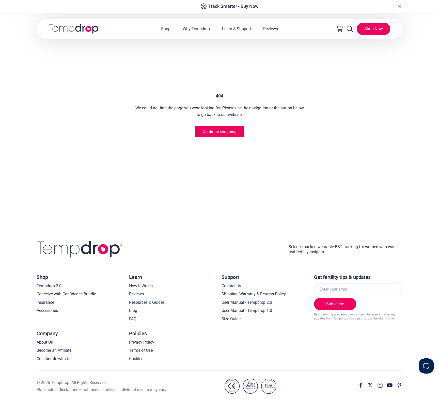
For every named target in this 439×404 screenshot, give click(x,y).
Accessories (47, 310)
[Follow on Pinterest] (399, 385)
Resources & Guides (147, 302)
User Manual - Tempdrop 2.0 (247, 302)
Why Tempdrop (196, 28)
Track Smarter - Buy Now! (234, 6)
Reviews (270, 28)
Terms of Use (141, 350)
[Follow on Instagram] (380, 385)
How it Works (141, 285)
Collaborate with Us (54, 358)
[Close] (399, 6)
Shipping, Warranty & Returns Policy (254, 294)
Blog (133, 310)
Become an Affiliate (54, 350)
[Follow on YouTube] (390, 385)
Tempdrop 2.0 (49, 285)
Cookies (136, 358)
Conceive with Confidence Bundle (66, 294)
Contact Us (231, 285)
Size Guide (231, 318)
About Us (45, 342)
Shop (165, 28)
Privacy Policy (141, 342)
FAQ (132, 318)
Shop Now (373, 28)
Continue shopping (220, 131)
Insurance (45, 302)
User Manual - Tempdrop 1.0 (247, 310)
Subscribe (335, 303)
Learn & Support (236, 28)
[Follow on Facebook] (361, 385)
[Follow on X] (370, 385)
